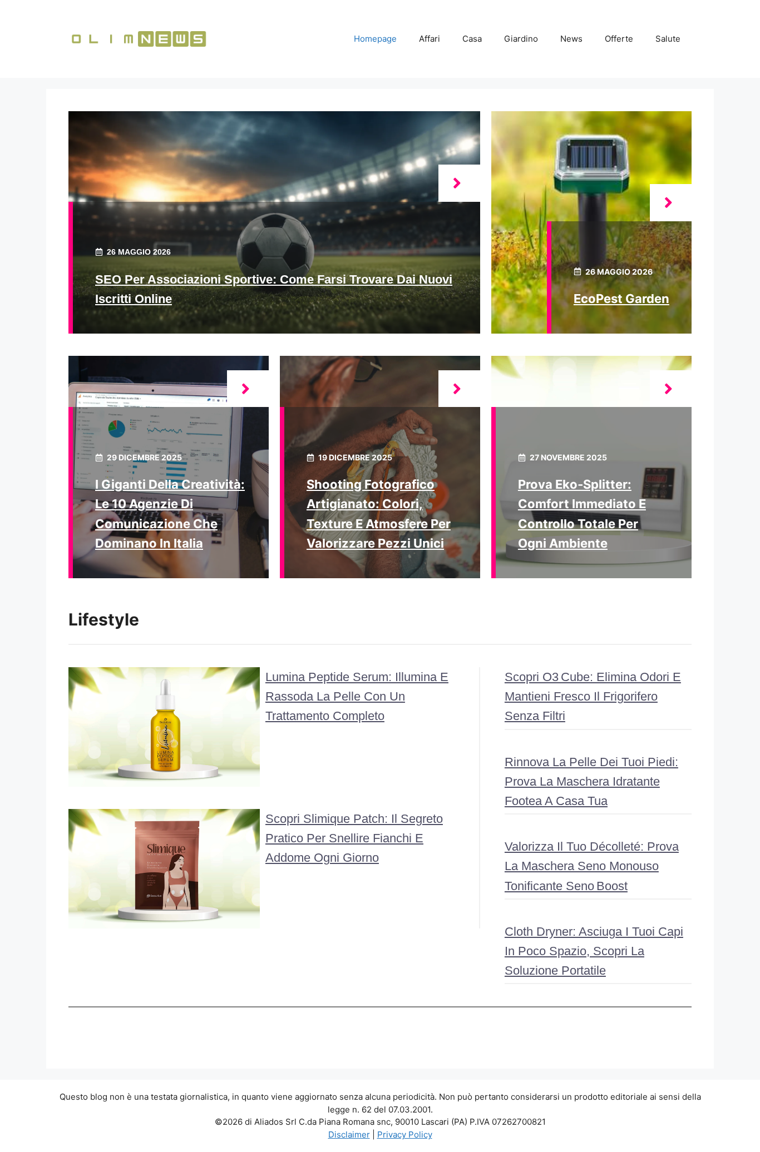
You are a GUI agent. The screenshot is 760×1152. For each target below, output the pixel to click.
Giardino (521, 38)
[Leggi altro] (459, 183)
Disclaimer (349, 1134)
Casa (472, 38)
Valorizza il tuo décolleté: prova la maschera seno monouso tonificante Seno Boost (592, 866)
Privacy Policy (404, 1134)
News (571, 38)
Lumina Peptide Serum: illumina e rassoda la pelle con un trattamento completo (356, 696)
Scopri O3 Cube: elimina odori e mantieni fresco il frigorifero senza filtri (593, 696)
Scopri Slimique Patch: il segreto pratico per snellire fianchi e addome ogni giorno (354, 838)
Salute (667, 38)
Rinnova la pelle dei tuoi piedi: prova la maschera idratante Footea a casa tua (591, 781)
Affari (429, 38)
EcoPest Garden (621, 298)
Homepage (375, 38)
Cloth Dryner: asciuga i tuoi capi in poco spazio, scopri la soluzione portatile (594, 951)
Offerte (619, 38)
